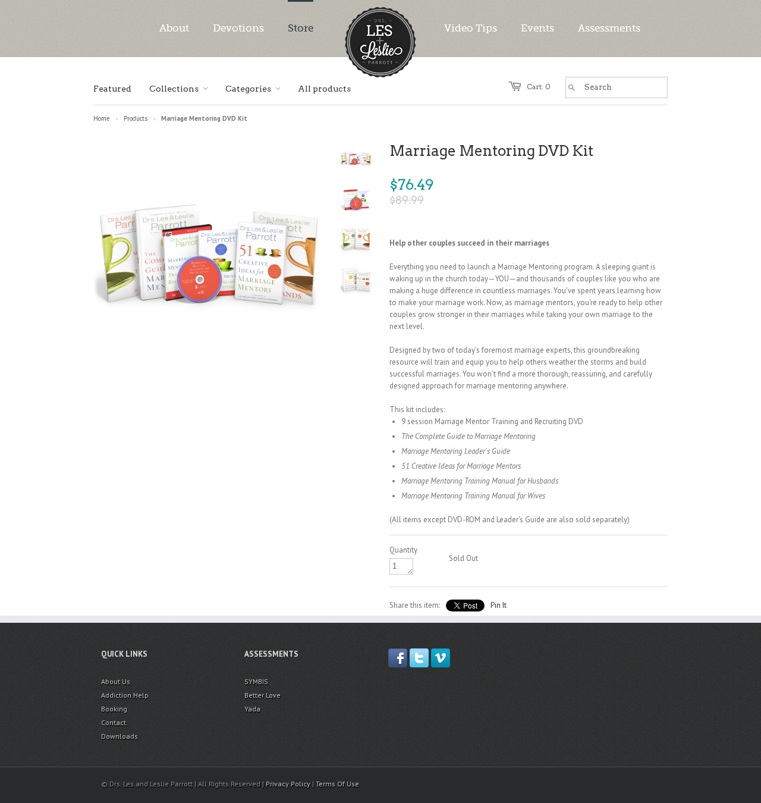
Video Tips (470, 28)
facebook (397, 657)
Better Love (262, 695)
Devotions (238, 28)
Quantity (403, 550)
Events (537, 28)
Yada (252, 708)
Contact (113, 722)
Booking (114, 708)
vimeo (440, 657)
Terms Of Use (337, 783)
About (174, 28)
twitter (419, 657)
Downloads (119, 736)
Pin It (498, 605)
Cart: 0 (539, 86)
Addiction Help (125, 695)
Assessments (609, 28)
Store (300, 28)
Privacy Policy (288, 783)
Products (135, 118)
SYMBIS (256, 681)
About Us (115, 681)
